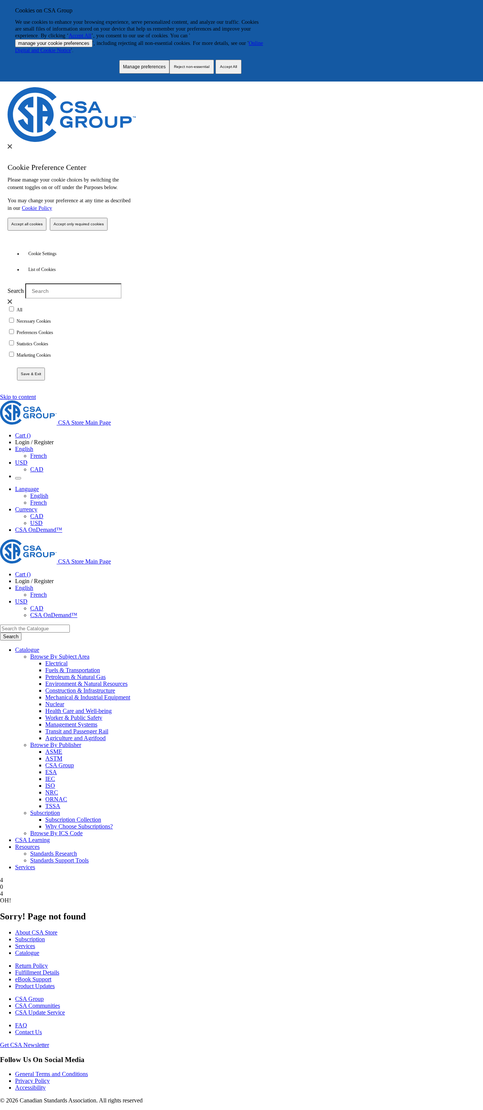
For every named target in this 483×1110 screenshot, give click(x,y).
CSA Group (59, 765)
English (39, 496)
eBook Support (33, 979)
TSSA (52, 806)
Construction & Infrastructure (80, 690)
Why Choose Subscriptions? (79, 826)
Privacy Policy (32, 1081)
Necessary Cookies (34, 321)
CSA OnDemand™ (38, 530)
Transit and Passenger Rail (76, 731)
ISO (50, 785)
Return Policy (31, 965)
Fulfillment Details (37, 972)
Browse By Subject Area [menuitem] (59, 656)
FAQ (21, 1025)
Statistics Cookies (32, 343)
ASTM (53, 758)
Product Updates (35, 986)
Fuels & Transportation (72, 670)
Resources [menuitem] (27, 847)
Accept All (80, 35)
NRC (51, 792)
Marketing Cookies (34, 355)
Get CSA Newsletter (24, 1045)
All (19, 310)
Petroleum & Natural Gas (75, 677)
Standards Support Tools (59, 860)
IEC (50, 779)
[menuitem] (264, 663)
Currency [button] (26, 509)
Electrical (56, 663)
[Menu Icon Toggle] (18, 478)
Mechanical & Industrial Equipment (87, 697)
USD (21, 462)
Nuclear (54, 704)
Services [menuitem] (25, 867)
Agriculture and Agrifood (75, 738)
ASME (53, 751)
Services (25, 946)
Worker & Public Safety (73, 717)
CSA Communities (37, 1005)
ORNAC (56, 799)
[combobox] (35, 629)
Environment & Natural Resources (86, 683)
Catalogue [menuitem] (27, 650)
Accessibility (30, 1087)
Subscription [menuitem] (45, 813)
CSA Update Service (40, 1012)
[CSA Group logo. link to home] (72, 140)
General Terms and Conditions (51, 1074)
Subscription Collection (73, 819)
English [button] (24, 449)
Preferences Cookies (35, 332)
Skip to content (18, 397)
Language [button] (27, 489)
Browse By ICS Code (56, 833)
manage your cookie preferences (53, 43)
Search (16, 291)
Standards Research (53, 853)
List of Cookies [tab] (42, 269)
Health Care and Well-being (78, 711)
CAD (36, 469)
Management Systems (71, 724)
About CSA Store (36, 932)
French (38, 456)
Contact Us (28, 1032)
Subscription (30, 939)
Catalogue (27, 953)
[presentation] (10, 146)
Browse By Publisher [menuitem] (55, 745)
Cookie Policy (37, 208)
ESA (51, 772)
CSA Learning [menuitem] (32, 840)
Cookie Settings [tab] (42, 253)
